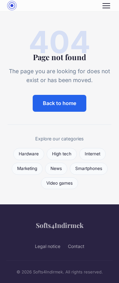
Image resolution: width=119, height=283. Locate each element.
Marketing (27, 168)
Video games (59, 183)
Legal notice (47, 246)
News (56, 168)
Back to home (59, 103)
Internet (92, 153)
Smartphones (88, 168)
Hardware (29, 153)
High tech (61, 153)
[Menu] (106, 6)
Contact (76, 246)
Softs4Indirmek (59, 225)
